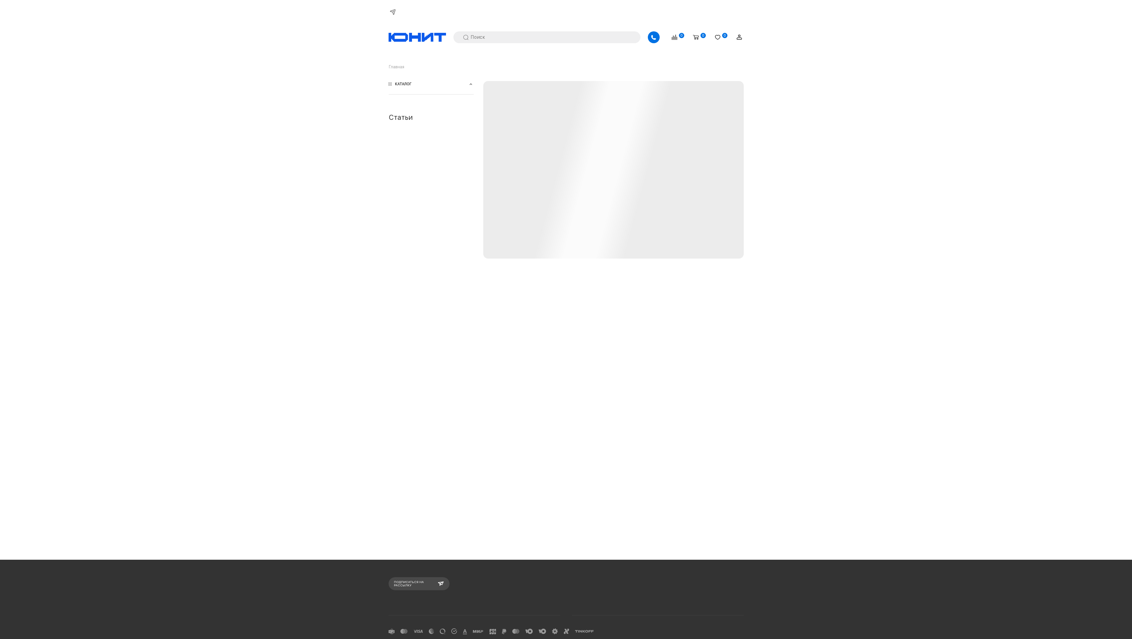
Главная (396, 66)
